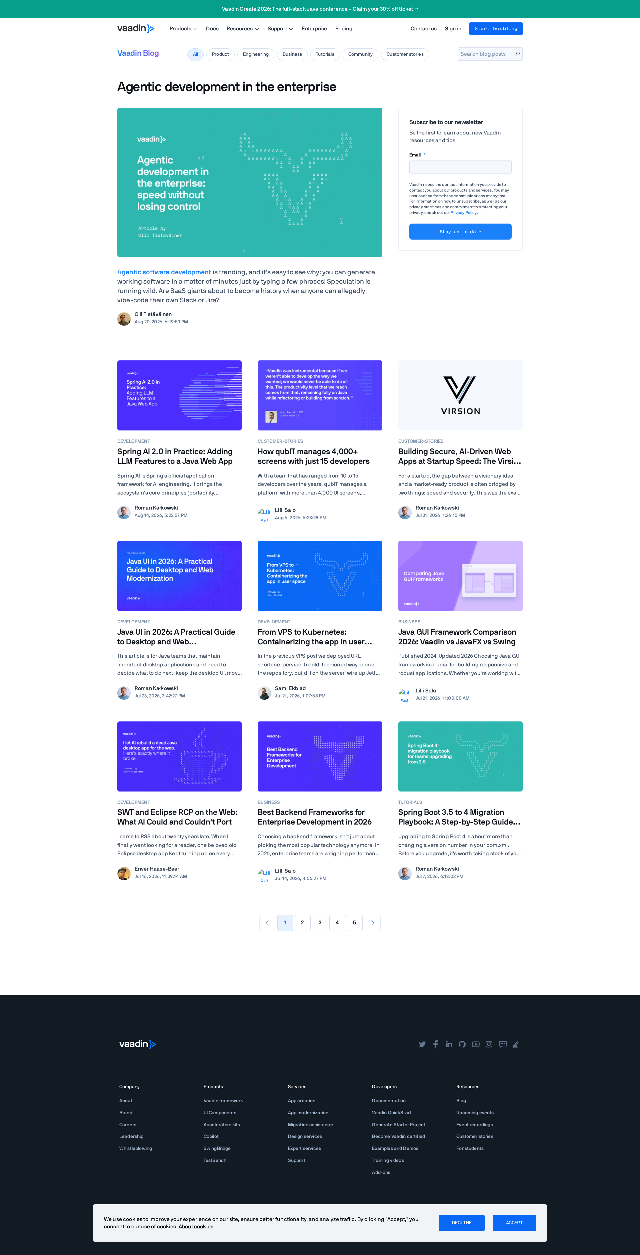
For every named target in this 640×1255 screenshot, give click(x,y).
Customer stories (405, 54)
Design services (305, 1136)
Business (292, 54)
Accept (514, 1223)
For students (470, 1148)
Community (360, 54)
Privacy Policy (464, 213)
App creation (302, 1101)
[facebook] (435, 1044)
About (125, 1101)
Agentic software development (164, 272)
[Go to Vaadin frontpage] (137, 1044)
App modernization (308, 1113)
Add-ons (381, 1172)
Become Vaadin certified (398, 1136)
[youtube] (475, 1044)
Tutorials (325, 54)
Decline (461, 1223)
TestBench (215, 1160)
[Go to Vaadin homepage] (135, 28)
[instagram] (489, 1044)
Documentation (389, 1101)
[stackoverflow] (516, 1044)
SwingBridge (217, 1148)
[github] (462, 1044)
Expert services (304, 1148)
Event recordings (474, 1125)
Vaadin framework (223, 1101)
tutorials (410, 802)
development (133, 441)
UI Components (220, 1113)
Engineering (256, 54)
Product (220, 54)
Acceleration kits (222, 1125)
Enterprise (314, 28)
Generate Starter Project (398, 1125)
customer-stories (280, 441)
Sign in (453, 28)
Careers (127, 1125)
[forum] (502, 1044)
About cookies (196, 1226)
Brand (125, 1113)
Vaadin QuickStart (391, 1113)
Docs (212, 28)
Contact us (424, 28)
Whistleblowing (135, 1148)
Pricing (343, 28)
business (409, 622)
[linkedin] (449, 1044)
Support (296, 1160)
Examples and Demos (395, 1148)
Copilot (211, 1136)
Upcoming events (475, 1113)
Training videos (388, 1160)
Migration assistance (310, 1125)
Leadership (131, 1136)
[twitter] (422, 1044)
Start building (496, 28)
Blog (461, 1101)
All (195, 54)
